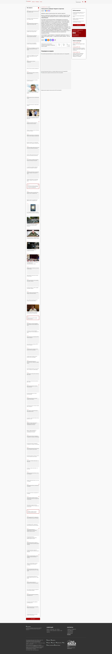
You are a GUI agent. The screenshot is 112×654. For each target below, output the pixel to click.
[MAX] (49, 10)
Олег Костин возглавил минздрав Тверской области (78, 16)
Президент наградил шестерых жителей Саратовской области (78, 19)
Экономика (48, 630)
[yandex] (50, 645)
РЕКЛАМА (69, 634)
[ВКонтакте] (45, 10)
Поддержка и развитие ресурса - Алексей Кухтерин (71, 648)
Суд (55, 629)
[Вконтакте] (53, 642)
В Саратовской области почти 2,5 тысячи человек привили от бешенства (78, 21)
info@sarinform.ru (76, 35)
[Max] (73, 33)
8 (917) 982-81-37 (76, 34)
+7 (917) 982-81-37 (70, 630)
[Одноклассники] (46, 10)
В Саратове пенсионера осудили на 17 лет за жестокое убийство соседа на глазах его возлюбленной (79, 13)
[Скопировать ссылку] (50, 10)
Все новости (29, 7)
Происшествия (52, 629)
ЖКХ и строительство (53, 630)
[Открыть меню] (85, 1)
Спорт (61, 630)
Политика (58, 629)
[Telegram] (47, 10)
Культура (58, 630)
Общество (48, 629)
